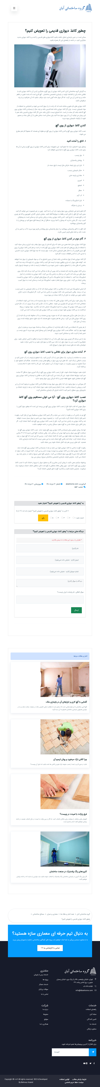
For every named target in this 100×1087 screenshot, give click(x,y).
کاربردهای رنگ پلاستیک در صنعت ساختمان (68, 871)
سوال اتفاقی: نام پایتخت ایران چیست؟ (70, 592)
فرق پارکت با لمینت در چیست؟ (73, 814)
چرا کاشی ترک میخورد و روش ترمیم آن (70, 759)
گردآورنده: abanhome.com (76, 484)
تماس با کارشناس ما (51, 948)
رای (43, 517)
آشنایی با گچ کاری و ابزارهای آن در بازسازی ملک (66, 702)
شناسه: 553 (79, 487)
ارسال (76, 610)
